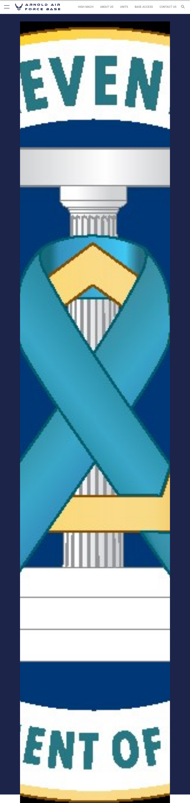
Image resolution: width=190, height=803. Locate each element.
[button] (6, 7)
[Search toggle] (184, 7)
